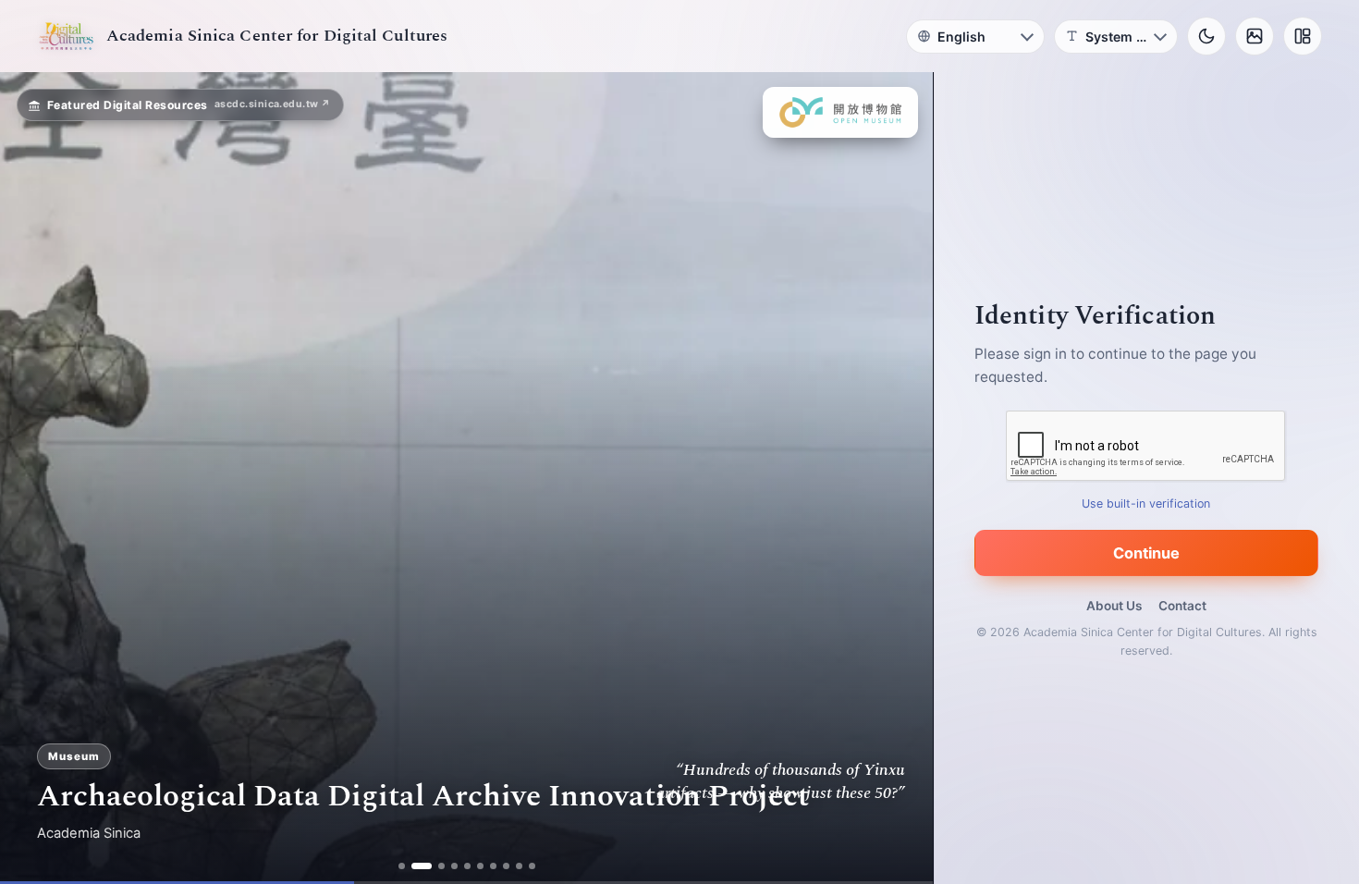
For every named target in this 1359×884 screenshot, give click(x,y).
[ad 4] (454, 866)
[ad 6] (480, 866)
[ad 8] (506, 866)
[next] (899, 478)
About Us (1114, 605)
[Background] (1254, 36)
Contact (1182, 605)
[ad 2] (421, 866)
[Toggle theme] (1206, 36)
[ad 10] (532, 866)
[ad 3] (441, 866)
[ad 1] (401, 866)
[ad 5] (467, 866)
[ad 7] (493, 866)
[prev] (33, 478)
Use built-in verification (1147, 503)
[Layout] (1302, 36)
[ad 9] (519, 866)
